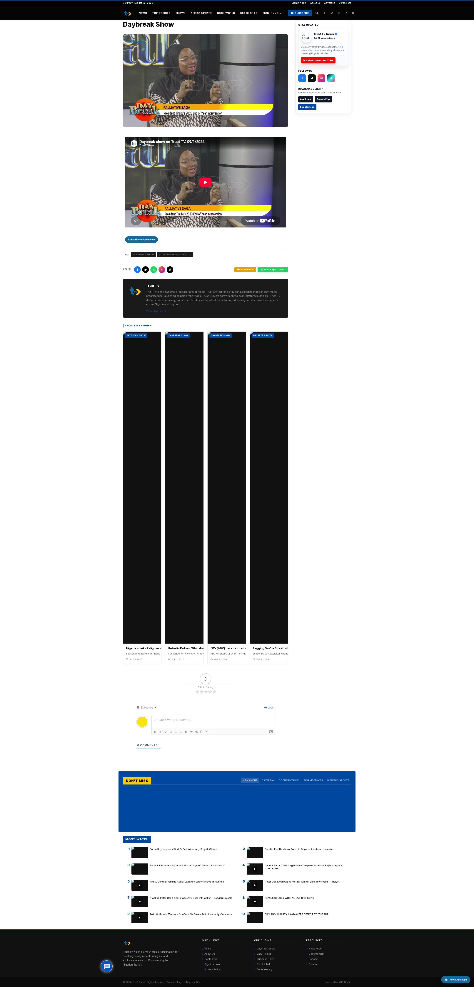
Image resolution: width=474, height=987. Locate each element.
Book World (226, 12)
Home (207, 948)
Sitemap (313, 964)
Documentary (264, 969)
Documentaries (289, 780)
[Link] (196, 732)
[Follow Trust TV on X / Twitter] (332, 13)
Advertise (329, 2)
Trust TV (137, 982)
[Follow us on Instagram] (161, 269)
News (143, 12)
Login (270, 707)
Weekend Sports (338, 780)
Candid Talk (264, 964)
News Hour (250, 780)
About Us (315, 2)
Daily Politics (264, 953)
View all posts (154, 311)
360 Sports (248, 12)
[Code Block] (191, 732)
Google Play (323, 99)
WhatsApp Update (274, 269)
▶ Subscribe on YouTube (318, 60)
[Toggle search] (317, 13)
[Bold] (155, 732)
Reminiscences (313, 780)
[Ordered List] (175, 732)
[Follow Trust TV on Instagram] (339, 13)
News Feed (315, 948)
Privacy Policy (212, 969)
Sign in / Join (299, 2)
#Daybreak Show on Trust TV (175, 254)
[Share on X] (145, 269)
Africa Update (201, 12)
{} (201, 731)
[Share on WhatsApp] (153, 269)
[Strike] (170, 732)
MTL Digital (345, 982)
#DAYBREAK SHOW (143, 254)
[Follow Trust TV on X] (312, 78)
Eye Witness (307, 107)
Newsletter (247, 269)
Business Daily (265, 958)
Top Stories (161, 12)
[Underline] (165, 732)
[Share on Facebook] (137, 269)
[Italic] (160, 732)
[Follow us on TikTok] (170, 269)
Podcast (313, 958)
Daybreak (268, 780)
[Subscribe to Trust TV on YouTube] (353, 13)
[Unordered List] (181, 732)
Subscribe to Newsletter (141, 239)
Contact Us (345, 2)
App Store (305, 99)
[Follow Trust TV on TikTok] (346, 13)
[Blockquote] (186, 732)
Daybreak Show (266, 948)
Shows (181, 12)
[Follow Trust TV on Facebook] (325, 13)
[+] (207, 731)
